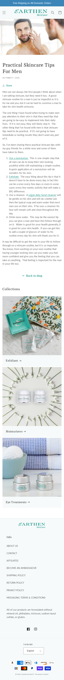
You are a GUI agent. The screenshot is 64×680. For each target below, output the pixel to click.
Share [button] (9, 85)
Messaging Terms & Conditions (26, 597)
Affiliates (12, 560)
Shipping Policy (16, 575)
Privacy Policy (15, 590)
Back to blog (34, 275)
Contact (12, 553)
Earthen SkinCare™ (28, 674)
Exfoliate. (14, 176)
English (30, 650)
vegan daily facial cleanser (42, 194)
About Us (12, 545)
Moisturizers (14, 431)
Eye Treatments (16, 502)
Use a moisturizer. (18, 158)
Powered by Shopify (42, 674)
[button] (4, 12)
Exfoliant (12, 361)
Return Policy (15, 582)
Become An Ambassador (21, 568)
